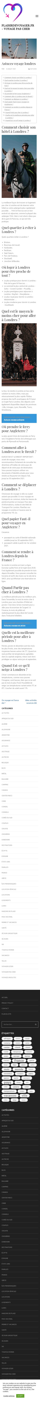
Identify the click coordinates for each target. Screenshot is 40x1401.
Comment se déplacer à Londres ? (16, 99)
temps (22, 1091)
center (7, 1047)
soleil (26, 1087)
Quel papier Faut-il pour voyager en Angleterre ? (16, 103)
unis (31, 1091)
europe (16, 1056)
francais (6, 1060)
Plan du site (6, 1014)
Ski (3, 944)
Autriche (5, 757)
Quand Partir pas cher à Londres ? (17, 112)
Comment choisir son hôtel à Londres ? (18, 77)
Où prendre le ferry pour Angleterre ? (17, 94)
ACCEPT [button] (20, 1396)
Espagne (5, 856)
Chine (4, 801)
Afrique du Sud (8, 718)
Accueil (5, 997)
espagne (29, 1051)
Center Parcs (7, 796)
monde (19, 1069)
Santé (4, 928)
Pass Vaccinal (7, 917)
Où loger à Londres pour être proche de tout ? (18, 84)
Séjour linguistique (9, 933)
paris (16, 1078)
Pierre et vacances (9, 922)
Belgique (5, 762)
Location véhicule (9, 889)
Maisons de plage (9, 911)
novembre (8, 1074)
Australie (5, 751)
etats (6, 1056)
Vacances (5, 955)
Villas (4, 961)
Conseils (5, 812)
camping (7, 1043)
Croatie (5, 829)
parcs (6, 1078)
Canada (5, 790)
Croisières (6, 834)
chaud (17, 1047)
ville (24, 1095)
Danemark (6, 840)
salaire (16, 1087)
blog (4, 768)
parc (31, 1073)
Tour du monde (8, 950)
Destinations (7, 845)
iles (14, 1065)
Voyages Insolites (9, 977)
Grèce (4, 878)
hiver (6, 1065)
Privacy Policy (7, 1003)
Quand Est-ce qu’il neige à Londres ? (18, 120)
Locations (6, 895)
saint (5, 1087)
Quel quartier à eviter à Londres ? (16, 80)
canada (18, 1043)
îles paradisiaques (9, 884)
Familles (5, 867)
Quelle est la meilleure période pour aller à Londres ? (19, 116)
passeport (27, 1078)
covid (6, 1052)
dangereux (17, 1052)
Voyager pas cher (9, 972)
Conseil (5, 807)
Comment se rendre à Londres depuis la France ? (18, 108)
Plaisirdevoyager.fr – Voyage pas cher (18, 26)
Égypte (4, 851)
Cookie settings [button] (9, 1396)
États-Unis (6, 862)
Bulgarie (5, 779)
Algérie (4, 724)
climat (27, 1047)
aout (27, 1039)
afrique (7, 1038)
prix (27, 1082)
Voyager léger (7, 966)
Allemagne (6, 729)
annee (18, 1038)
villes (5, 1100)
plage (19, 1082)
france (19, 1060)
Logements (6, 900)
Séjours (5, 939)
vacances (10, 1095)
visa (14, 1100)
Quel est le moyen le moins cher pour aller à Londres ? (19, 89)
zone (23, 1100)
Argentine (6, 735)
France (4, 873)
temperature (9, 1091)
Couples (5, 823)
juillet (32, 1065)
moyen (31, 1069)
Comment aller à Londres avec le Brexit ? (18, 96)
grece (31, 1060)
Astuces (33, 69)
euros (27, 1056)
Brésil (4, 773)
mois (6, 1069)
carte (27, 1043)
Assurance (6, 740)
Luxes (4, 906)
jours (23, 1065)
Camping (5, 785)
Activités (5, 713)
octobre (20, 1074)
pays (7, 1082)
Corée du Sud (7, 818)
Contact (5, 1008)
